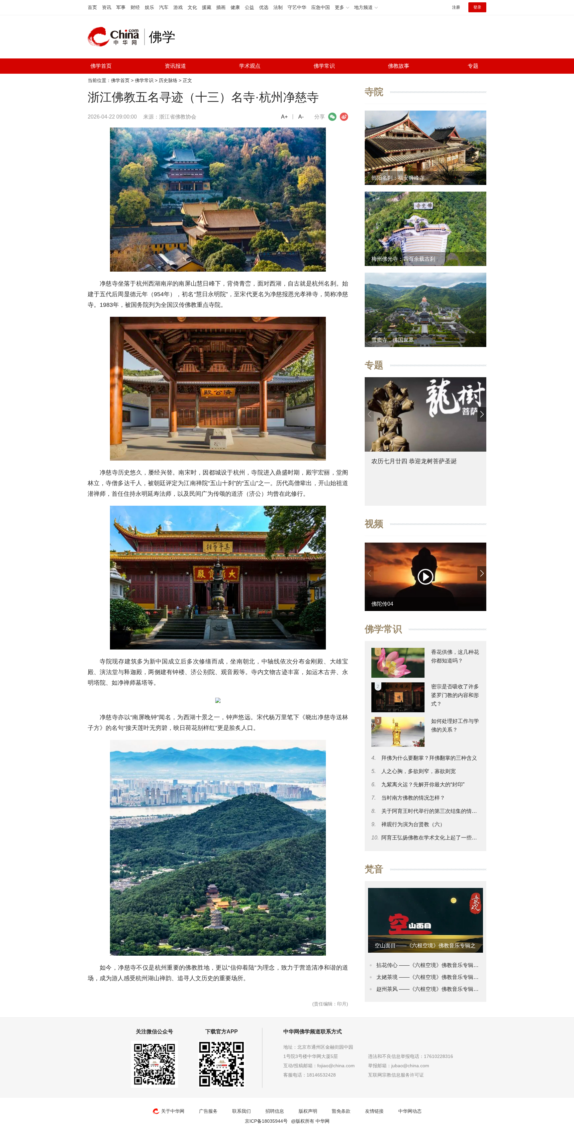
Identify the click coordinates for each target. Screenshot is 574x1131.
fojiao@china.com (336, 1065)
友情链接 (374, 1111)
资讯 (106, 7)
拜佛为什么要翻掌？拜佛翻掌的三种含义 (429, 758)
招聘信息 (274, 1111)
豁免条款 (341, 1111)
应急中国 (320, 7)
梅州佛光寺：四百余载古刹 (403, 259)
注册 (456, 7)
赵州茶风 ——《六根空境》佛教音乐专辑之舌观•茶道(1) (442, 989)
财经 (135, 7)
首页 (92, 7)
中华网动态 (410, 1111)
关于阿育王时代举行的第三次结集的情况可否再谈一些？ (447, 811)
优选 (263, 7)
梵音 (374, 869)
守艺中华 (297, 7)
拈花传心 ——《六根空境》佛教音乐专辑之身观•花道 (439, 965)
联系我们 (241, 1111)
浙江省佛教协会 (177, 117)
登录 (477, 7)
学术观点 (249, 66)
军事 (121, 7)
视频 (374, 524)
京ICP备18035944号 (266, 1121)
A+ (284, 117)
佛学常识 (324, 66)
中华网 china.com (116, 37)
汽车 (163, 7)
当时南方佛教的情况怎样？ (413, 798)
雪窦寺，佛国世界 (392, 340)
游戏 (178, 7)
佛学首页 (101, 66)
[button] (481, 414)
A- (301, 117)
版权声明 (308, 1111)
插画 (221, 7)
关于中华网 (172, 1111)
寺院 (374, 92)
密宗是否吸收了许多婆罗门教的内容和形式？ (455, 695)
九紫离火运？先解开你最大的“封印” (422, 784)
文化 (192, 7)
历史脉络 (168, 80)
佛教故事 (398, 66)
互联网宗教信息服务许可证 (396, 1075)
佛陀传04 (382, 604)
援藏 (206, 7)
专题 (473, 66)
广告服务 (208, 1111)
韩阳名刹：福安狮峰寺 (398, 178)
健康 (235, 7)
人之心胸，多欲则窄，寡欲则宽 (418, 771)
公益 (249, 7)
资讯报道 (175, 66)
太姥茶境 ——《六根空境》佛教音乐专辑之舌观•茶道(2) (442, 977)
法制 (278, 7)
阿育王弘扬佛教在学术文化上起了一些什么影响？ (439, 837)
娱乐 (149, 7)
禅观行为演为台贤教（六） (413, 824)
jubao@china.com (410, 1065)
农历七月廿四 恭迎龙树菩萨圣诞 (414, 461)
